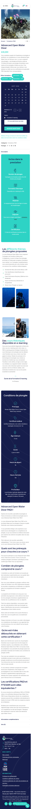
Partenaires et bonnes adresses (10, 785)
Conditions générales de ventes (10, 778)
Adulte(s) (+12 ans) (8, 110)
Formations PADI (11, 41)
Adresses (5, 759)
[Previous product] (25, 41)
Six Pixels (23, 793)
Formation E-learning (12, 117)
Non (10, 803)
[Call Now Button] (27, 806)
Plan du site (5, 793)
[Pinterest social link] (11, 146)
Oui (6, 803)
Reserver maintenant (14, 128)
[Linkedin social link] (13, 146)
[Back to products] (27, 41)
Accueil (3, 41)
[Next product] (29, 41)
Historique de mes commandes (10, 757)
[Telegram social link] (15, 146)
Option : (6, 115)
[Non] (14, 806)
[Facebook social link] (8, 146)
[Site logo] (15, 5)
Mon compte (5, 755)
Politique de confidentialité (9, 776)
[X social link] (9, 146)
